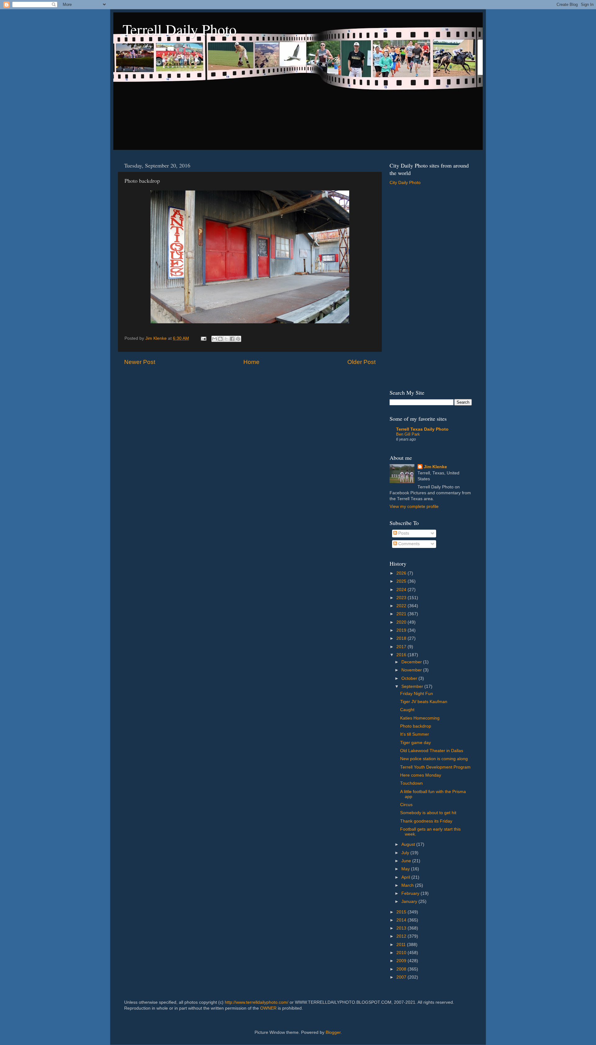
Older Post (361, 362)
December (412, 662)
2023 (402, 597)
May (406, 869)
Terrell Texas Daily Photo (422, 429)
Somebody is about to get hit (428, 812)
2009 (402, 960)
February (411, 893)
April (406, 877)
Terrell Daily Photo (180, 29)
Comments (408, 543)
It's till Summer (414, 734)
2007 (402, 977)
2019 (402, 630)
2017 (402, 646)
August (408, 844)
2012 (402, 936)
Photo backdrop (415, 726)
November (412, 670)
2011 (401, 944)
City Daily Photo (405, 182)
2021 (402, 614)
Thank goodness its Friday (426, 821)
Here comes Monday (420, 775)
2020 (402, 622)
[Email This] (214, 339)
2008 (402, 969)
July (405, 852)
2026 (402, 573)
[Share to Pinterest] (238, 339)
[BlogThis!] (220, 339)
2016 (402, 655)
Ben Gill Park (408, 434)
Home (251, 362)
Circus (406, 804)
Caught (407, 709)
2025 (402, 581)
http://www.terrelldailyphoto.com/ (256, 1002)
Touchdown (411, 783)
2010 (402, 952)
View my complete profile (414, 506)
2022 (402, 605)
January (409, 901)
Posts (403, 533)
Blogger (333, 1032)
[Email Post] (203, 338)
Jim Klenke (435, 466)
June (406, 861)
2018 (402, 638)
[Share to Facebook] (232, 339)
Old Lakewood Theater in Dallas (431, 750)
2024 (402, 589)
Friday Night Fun (416, 693)
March (408, 885)
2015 (402, 912)
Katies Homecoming (420, 718)
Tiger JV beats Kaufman (423, 701)
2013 (402, 928)
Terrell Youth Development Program (435, 767)
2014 (402, 920)
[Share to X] (226, 339)
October (409, 678)
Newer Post (139, 362)
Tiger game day (415, 742)
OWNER (268, 1008)
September (412, 686)
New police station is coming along (434, 758)
